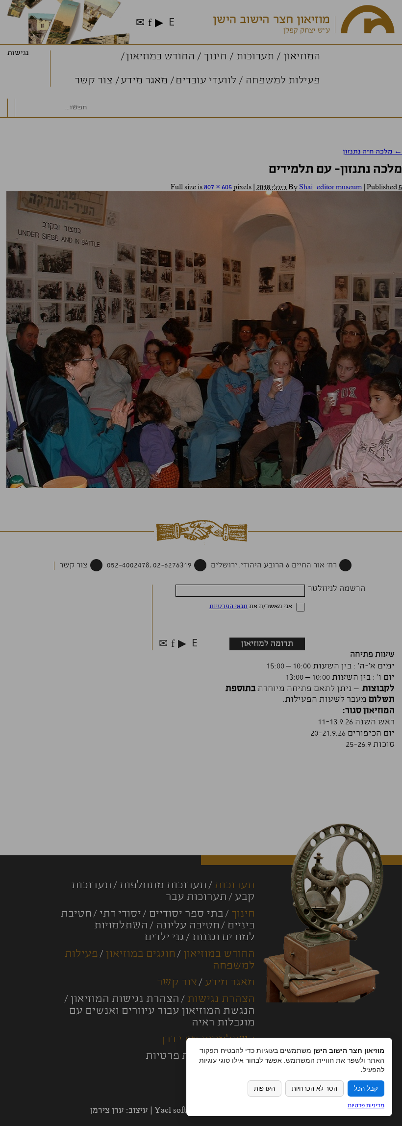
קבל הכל (366, 1088)
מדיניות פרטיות (366, 1105)
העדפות (264, 1088)
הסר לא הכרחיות (314, 1088)
